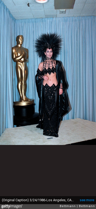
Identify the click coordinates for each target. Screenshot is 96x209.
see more (87, 200)
